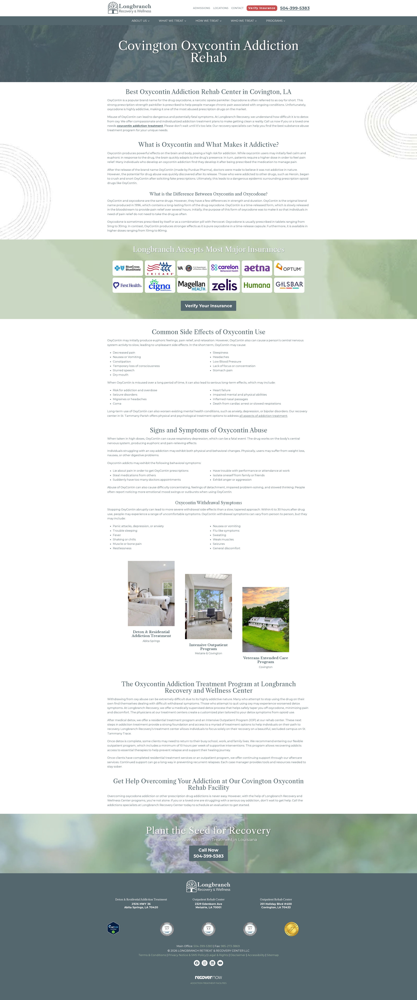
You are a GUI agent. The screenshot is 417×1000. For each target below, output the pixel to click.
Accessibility (256, 955)
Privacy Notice (178, 955)
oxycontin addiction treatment (140, 125)
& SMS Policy (198, 955)
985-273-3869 (230, 946)
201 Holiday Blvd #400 (276, 904)
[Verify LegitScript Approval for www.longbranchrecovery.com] (115, 928)
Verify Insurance (261, 8)
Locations (220, 8)
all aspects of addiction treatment (263, 415)
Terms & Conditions (152, 955)
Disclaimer (237, 955)
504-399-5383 (203, 946)
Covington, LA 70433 (276, 907)
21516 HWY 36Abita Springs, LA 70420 (141, 905)
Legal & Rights (218, 955)
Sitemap (273, 955)
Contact (237, 8)
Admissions (201, 8)
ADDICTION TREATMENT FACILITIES (208, 983)
